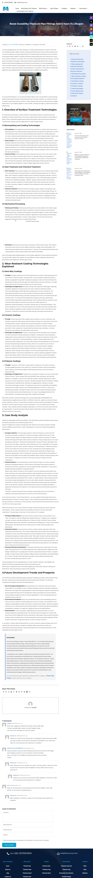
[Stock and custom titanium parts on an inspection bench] (69, 133)
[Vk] (24, 693)
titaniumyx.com (13, 735)
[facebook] (67, 46)
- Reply (21, 723)
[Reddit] (8, 693)
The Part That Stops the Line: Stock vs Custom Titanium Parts (81, 137)
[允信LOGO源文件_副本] (5, 7)
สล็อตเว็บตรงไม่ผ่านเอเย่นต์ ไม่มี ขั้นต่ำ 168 (15, 748)
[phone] (91, 44)
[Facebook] (3, 693)
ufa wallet (9, 723)
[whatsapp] (80, 46)
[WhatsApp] (14, 693)
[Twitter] (6, 693)
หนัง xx (8, 785)
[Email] (29, 693)
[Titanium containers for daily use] (69, 168)
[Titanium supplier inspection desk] (69, 152)
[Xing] (27, 693)
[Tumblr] (19, 693)
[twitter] (69, 46)
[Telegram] (16, 693)
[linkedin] (77, 46)
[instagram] (72, 46)
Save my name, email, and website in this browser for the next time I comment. (26, 840)
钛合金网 (15, 44)
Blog (9, 44)
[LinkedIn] (11, 693)
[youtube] (75, 46)
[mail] (91, 40)
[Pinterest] (21, 693)
